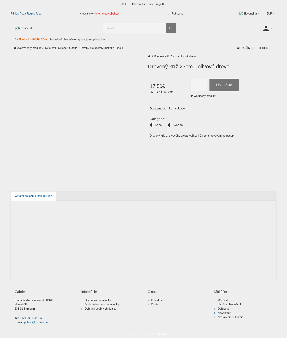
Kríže (158, 124)
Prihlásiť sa (17, 13)
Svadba (178, 124)
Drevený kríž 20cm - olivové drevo (129, 238)
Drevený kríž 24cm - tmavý (208, 238)
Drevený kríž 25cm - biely (234, 238)
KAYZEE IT (164, 334)
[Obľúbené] (16, 274)
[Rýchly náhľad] (25, 274)
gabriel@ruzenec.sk (36, 322)
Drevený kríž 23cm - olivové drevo (175, 56)
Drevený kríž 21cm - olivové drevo (182, 238)
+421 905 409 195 (31, 317)
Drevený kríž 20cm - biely (103, 238)
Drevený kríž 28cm (260, 236)
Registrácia (34, 13)
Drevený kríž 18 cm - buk (78, 238)
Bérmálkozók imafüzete (21, 238)
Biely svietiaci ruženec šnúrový (50, 238)
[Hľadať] (171, 28)
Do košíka (224, 85)
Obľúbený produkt (205, 95)
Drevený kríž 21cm (156, 236)
